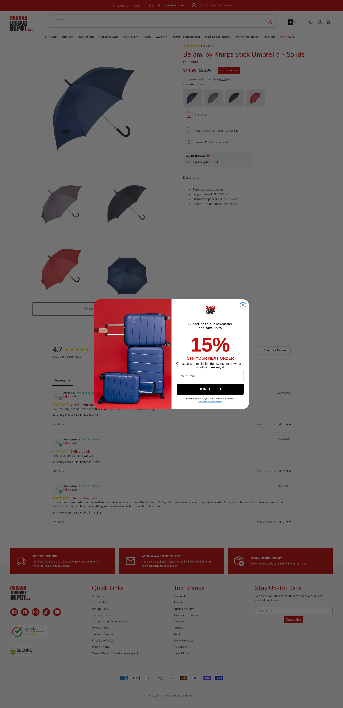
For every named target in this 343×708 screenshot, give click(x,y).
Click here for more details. (210, 402)
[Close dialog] (243, 305)
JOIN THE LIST (210, 389)
